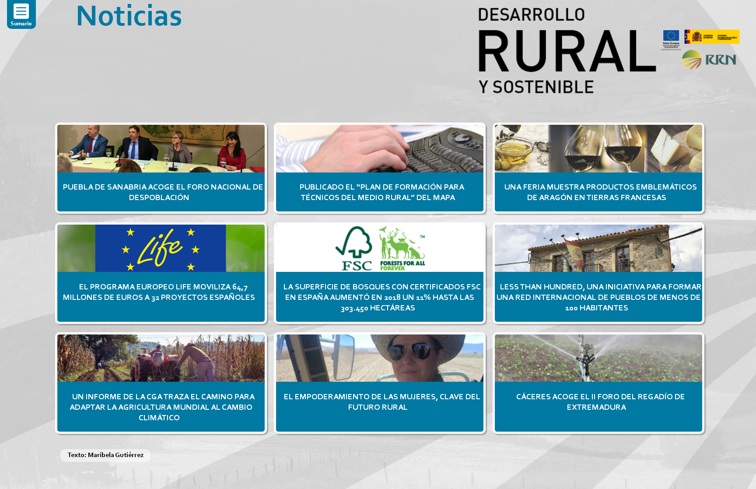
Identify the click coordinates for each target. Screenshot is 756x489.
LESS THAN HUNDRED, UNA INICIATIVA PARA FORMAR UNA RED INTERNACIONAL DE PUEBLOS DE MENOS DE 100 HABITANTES (599, 298)
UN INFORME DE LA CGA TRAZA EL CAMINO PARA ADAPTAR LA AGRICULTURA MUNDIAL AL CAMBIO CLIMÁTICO (162, 407)
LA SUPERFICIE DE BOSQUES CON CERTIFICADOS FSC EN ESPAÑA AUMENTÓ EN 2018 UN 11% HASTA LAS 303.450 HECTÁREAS (382, 298)
